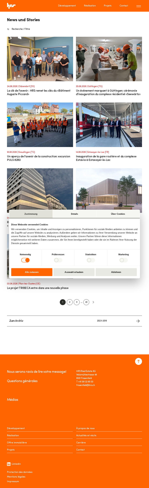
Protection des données (19, 472)
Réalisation (90, 6)
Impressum (13, 481)
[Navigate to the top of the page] (138, 361)
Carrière (81, 443)
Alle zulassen (32, 272)
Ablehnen (116, 272)
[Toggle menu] (139, 6)
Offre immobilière (17, 443)
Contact (124, 6)
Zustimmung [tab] (30, 214)
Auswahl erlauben (74, 272)
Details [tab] (74, 214)
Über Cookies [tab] (118, 214)
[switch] (58, 260)
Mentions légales (16, 477)
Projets (107, 6)
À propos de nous (85, 428)
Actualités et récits (86, 435)
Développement (67, 6)
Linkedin (16, 464)
